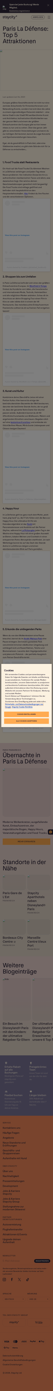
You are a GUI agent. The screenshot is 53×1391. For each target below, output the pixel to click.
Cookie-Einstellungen (26, 714)
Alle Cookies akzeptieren (26, 721)
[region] (26, 695)
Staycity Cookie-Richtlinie (22, 707)
